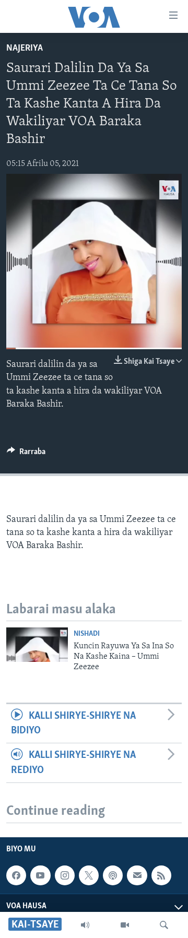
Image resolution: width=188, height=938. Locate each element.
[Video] (124, 925)
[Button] (26, 454)
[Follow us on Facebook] (16, 875)
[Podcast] (113, 875)
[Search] (164, 925)
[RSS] (161, 875)
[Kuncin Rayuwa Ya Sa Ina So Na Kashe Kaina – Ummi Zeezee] (37, 644)
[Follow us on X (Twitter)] (89, 875)
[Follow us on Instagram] (65, 875)
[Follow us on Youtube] (40, 875)
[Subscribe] (137, 875)
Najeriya (24, 48)
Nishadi (87, 634)
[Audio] (85, 925)
